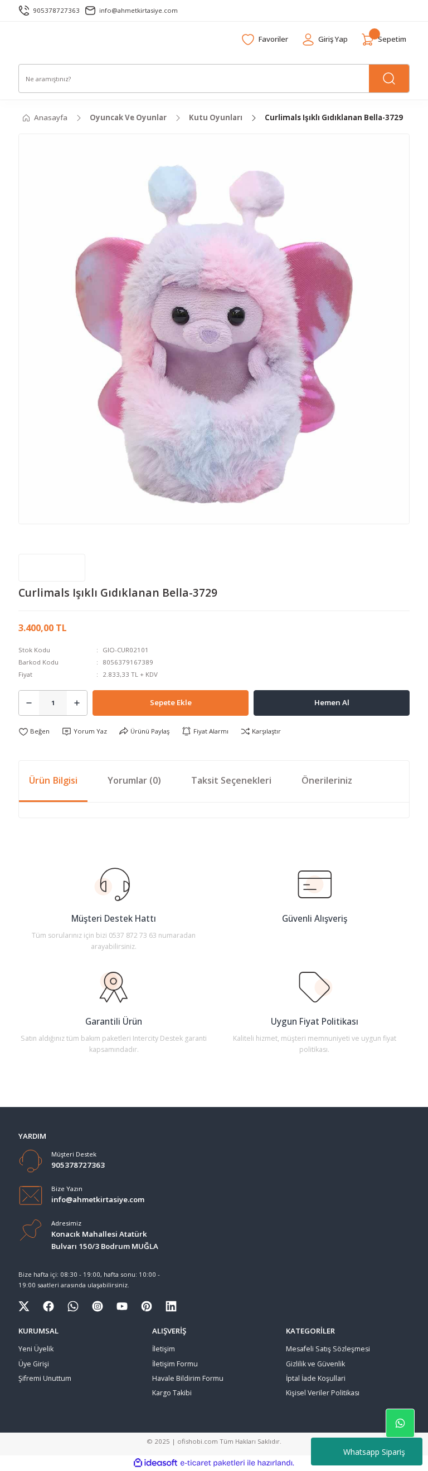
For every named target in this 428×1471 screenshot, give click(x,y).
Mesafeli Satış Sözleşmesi (328, 1349)
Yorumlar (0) (134, 780)
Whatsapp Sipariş (374, 1452)
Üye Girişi (33, 1364)
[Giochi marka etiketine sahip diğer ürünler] (51, 568)
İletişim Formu (175, 1364)
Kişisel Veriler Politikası (322, 1393)
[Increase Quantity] (77, 703)
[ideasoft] (155, 1463)
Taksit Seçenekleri (231, 780)
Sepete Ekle (171, 702)
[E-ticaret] (212, 1463)
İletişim (163, 1349)
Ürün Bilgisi (53, 780)
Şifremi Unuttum (44, 1378)
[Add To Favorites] (34, 731)
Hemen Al (331, 702)
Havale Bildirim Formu (187, 1378)
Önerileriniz (326, 780)
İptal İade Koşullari (316, 1378)
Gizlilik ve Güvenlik (315, 1364)
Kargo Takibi (172, 1393)
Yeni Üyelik (36, 1349)
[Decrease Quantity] (29, 703)
